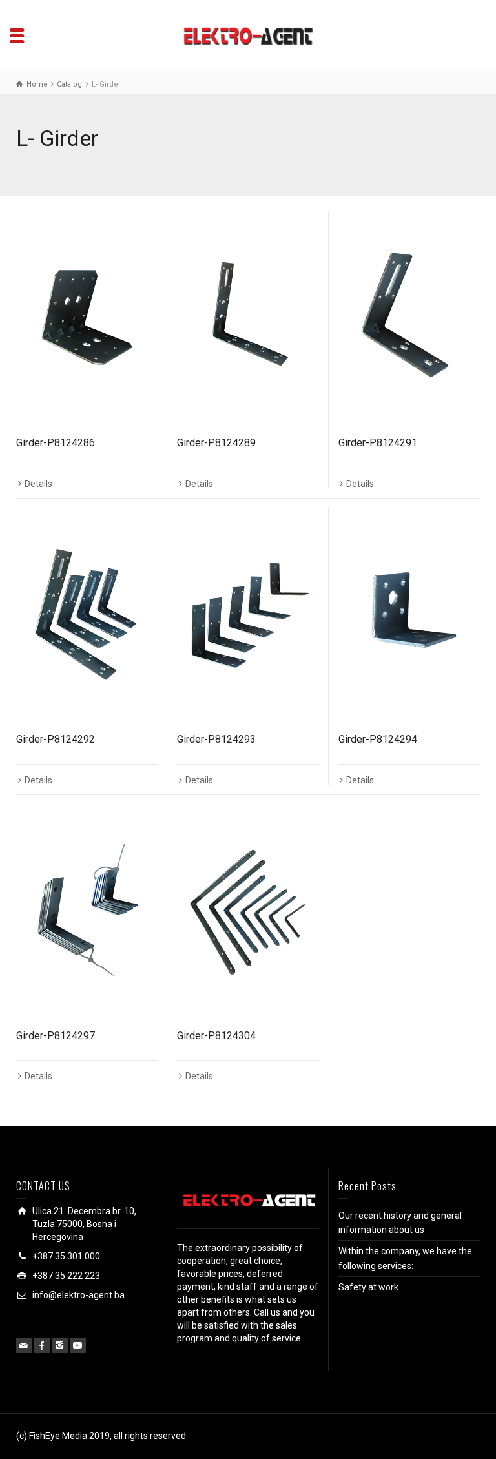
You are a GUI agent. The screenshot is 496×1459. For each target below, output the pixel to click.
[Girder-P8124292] (87, 614)
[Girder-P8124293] (247, 614)
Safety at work (368, 1287)
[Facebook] (42, 1345)
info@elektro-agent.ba (78, 1295)
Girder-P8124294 (377, 739)
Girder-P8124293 (216, 739)
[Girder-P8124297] (87, 911)
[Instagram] (60, 1345)
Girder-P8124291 (377, 443)
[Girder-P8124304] (247, 911)
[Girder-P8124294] (409, 614)
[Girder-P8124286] (87, 318)
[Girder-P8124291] (409, 318)
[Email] (24, 1345)
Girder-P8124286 (55, 443)
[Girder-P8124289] (247, 318)
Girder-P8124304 (216, 1036)
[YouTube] (78, 1345)
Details (38, 484)
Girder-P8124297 (55, 1036)
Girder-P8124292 (55, 739)
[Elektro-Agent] (248, 35)
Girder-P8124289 (216, 443)
